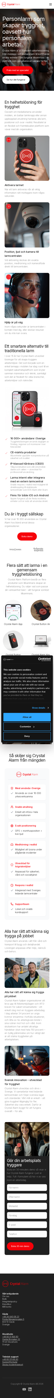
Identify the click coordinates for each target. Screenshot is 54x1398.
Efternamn (14, 1197)
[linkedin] (30, 1389)
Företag (13, 1215)
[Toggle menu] (50, 4)
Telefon (13, 1234)
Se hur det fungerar (16, 79)
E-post (12, 1225)
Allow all (27, 717)
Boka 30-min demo (20, 1246)
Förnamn (13, 1187)
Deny (27, 736)
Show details (38, 708)
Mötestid (13, 1206)
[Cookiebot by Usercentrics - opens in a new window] (38, 659)
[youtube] (24, 1389)
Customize (25, 726)
